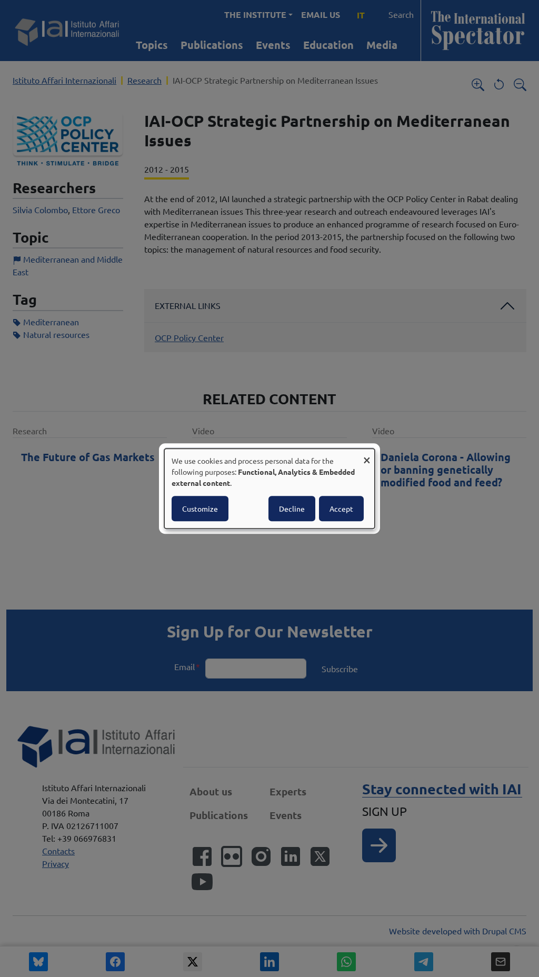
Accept (341, 508)
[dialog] (269, 488)
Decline (292, 508)
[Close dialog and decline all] (367, 455)
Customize (200, 508)
